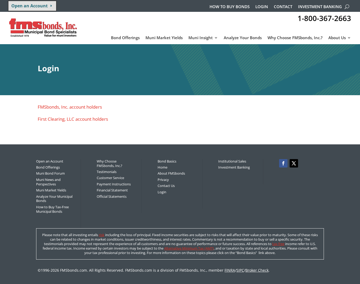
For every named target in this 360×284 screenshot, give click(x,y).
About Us (337, 38)
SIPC (240, 270)
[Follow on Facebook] (283, 163)
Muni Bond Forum (50, 173)
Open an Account (29, 6)
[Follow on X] (294, 163)
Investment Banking (320, 7)
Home (162, 167)
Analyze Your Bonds (243, 38)
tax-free (278, 243)
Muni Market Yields (164, 38)
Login (261, 7)
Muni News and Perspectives (48, 181)
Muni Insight (200, 38)
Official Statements (112, 196)
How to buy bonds (230, 7)
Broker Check (257, 270)
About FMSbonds (171, 173)
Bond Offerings (125, 38)
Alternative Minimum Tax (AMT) (189, 248)
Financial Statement (112, 190)
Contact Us (166, 185)
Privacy (163, 179)
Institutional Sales (232, 161)
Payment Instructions (114, 184)
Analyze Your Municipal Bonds (54, 198)
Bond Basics (167, 161)
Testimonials (106, 171)
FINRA (230, 270)
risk (101, 234)
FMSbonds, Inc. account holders (70, 107)
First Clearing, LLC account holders (73, 119)
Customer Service (110, 177)
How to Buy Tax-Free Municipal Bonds (52, 209)
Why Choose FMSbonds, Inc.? (295, 38)
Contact (283, 7)
